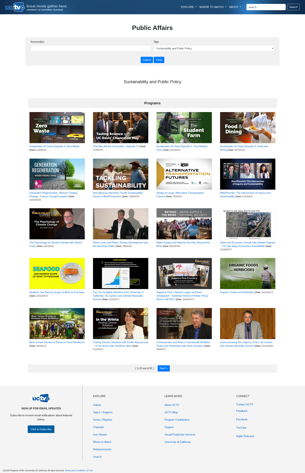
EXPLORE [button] (188, 6)
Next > (164, 368)
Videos (97, 404)
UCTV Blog (171, 412)
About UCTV (172, 404)
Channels (98, 427)
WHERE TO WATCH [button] (211, 6)
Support (169, 427)
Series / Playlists (102, 419)
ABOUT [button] (234, 6)
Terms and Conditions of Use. (79, 470)
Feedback (242, 410)
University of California (177, 441)
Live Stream (100, 434)
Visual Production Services (180, 434)
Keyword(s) (37, 41)
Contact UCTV (244, 404)
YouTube (241, 427)
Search (293, 6)
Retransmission (102, 449)
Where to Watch (102, 441)
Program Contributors (177, 419)
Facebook (242, 419)
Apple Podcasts (245, 436)
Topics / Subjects (103, 412)
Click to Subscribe (41, 429)
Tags (156, 41)
